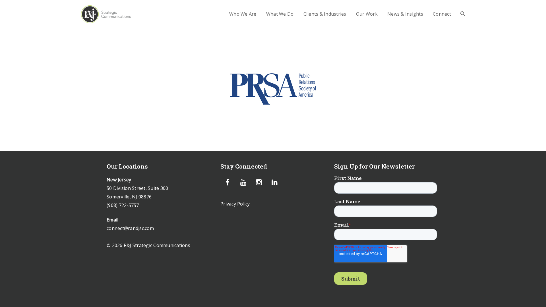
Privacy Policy (235, 204)
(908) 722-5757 (123, 205)
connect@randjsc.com (130, 228)
